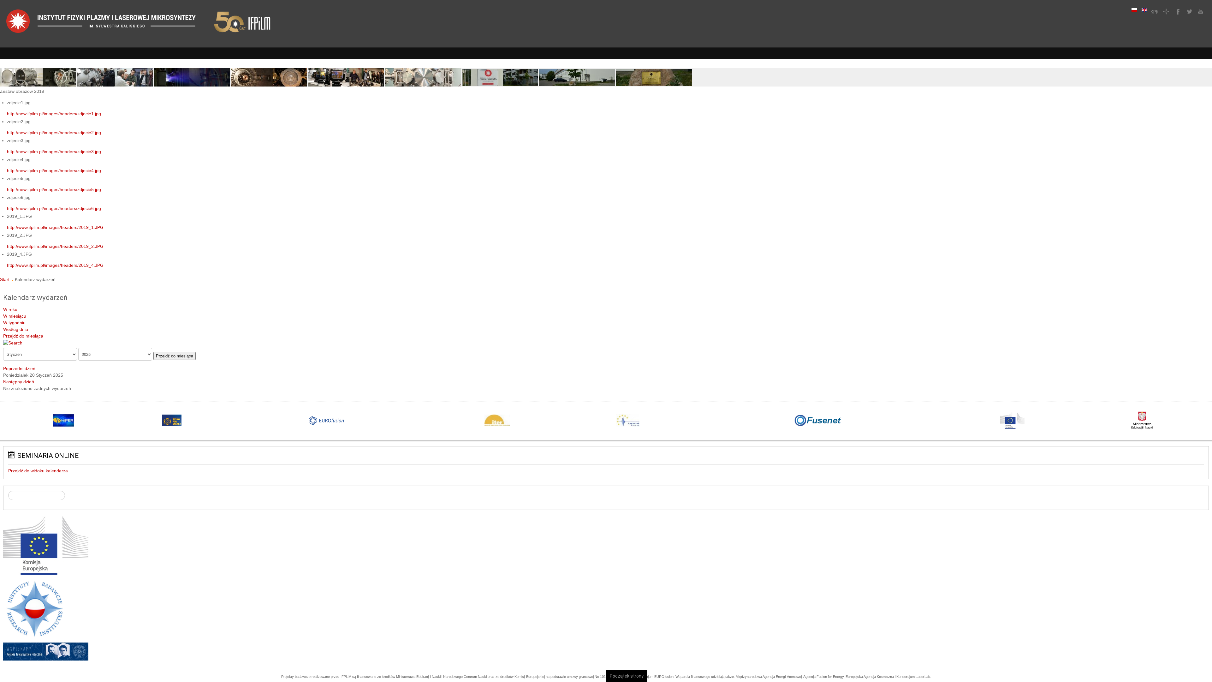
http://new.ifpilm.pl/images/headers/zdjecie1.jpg (54, 113)
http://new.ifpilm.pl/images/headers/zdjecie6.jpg (54, 208)
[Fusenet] (818, 421)
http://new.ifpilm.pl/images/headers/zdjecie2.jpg (54, 132)
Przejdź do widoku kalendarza (38, 470)
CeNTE (1166, 11)
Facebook (1177, 11)
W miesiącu (14, 316)
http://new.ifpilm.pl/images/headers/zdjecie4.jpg (54, 170)
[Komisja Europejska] (45, 545)
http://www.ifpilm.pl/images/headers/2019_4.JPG (55, 265)
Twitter (1188, 11)
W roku (10, 309)
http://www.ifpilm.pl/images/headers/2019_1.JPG (55, 227)
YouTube (1200, 11)
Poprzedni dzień (19, 368)
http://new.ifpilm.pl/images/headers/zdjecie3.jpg (54, 151)
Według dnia (15, 329)
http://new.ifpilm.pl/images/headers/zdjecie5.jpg (54, 189)
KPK (1154, 11)
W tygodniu (14, 322)
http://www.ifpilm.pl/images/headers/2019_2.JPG (55, 246)
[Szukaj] (12, 342)
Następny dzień (18, 381)
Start (4, 279)
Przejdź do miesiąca (23, 335)
